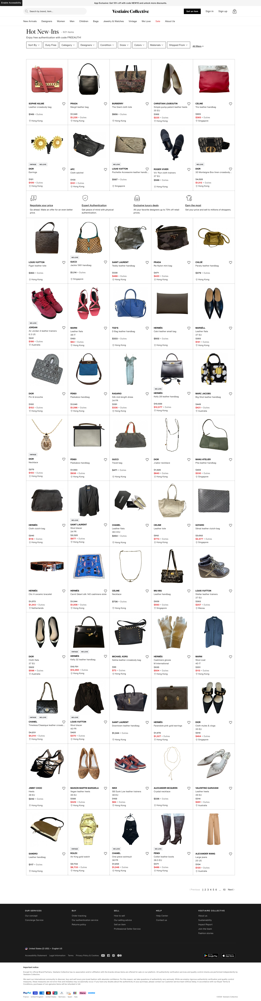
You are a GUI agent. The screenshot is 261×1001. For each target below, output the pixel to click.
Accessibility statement (36, 955)
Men (72, 21)
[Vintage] (139, 21)
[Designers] (54, 21)
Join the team (205, 929)
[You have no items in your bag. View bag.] (234, 11)
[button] (234, 11)
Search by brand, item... (41, 11)
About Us (170, 21)
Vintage (133, 21)
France (26, 997)
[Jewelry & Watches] (126, 21)
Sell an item (192, 11)
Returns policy (79, 924)
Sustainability (205, 920)
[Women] (67, 21)
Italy (76, 997)
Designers (46, 21)
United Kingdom (37, 997)
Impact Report (205, 924)
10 (224, 889)
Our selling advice (123, 920)
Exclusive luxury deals (146, 205)
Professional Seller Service (127, 929)
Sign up (222, 11)
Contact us (161, 920)
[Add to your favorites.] (64, 104)
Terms (70, 955)
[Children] (90, 21)
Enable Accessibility (11, 2)
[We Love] (153, 21)
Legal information (57, 955)
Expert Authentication (94, 205)
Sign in (210, 11)
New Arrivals (30, 21)
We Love (146, 21)
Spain (70, 997)
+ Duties (38, 114)
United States (51, 997)
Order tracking (79, 915)
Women (61, 21)
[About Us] (177, 21)
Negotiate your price (41, 205)
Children (83, 21)
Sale (158, 21)
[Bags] (101, 21)
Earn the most (193, 205)
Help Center (162, 915)
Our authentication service (85, 920)
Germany (62, 997)
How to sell (119, 915)
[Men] (77, 21)
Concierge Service (34, 920)
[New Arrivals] (39, 21)
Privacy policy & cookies (87, 955)
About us (202, 915)
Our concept (31, 915)
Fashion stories (205, 933)
